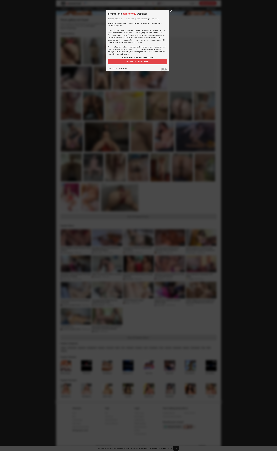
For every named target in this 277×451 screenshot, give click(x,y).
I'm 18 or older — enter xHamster (137, 62)
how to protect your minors (117, 68)
